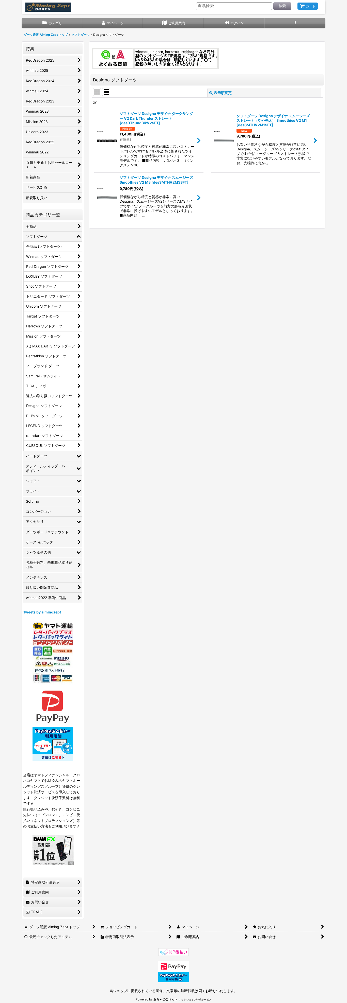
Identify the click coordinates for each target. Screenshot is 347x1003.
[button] (295, 23)
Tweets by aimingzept (42, 612)
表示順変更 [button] (223, 93)
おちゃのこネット (165, 999)
